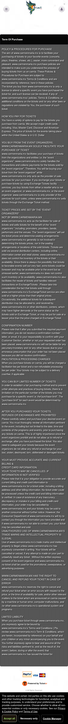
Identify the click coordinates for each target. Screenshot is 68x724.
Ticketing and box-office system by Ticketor (34, 684)
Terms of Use (30, 711)
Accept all (9, 718)
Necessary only (29, 718)
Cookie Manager (52, 718)
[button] (62, 9)
